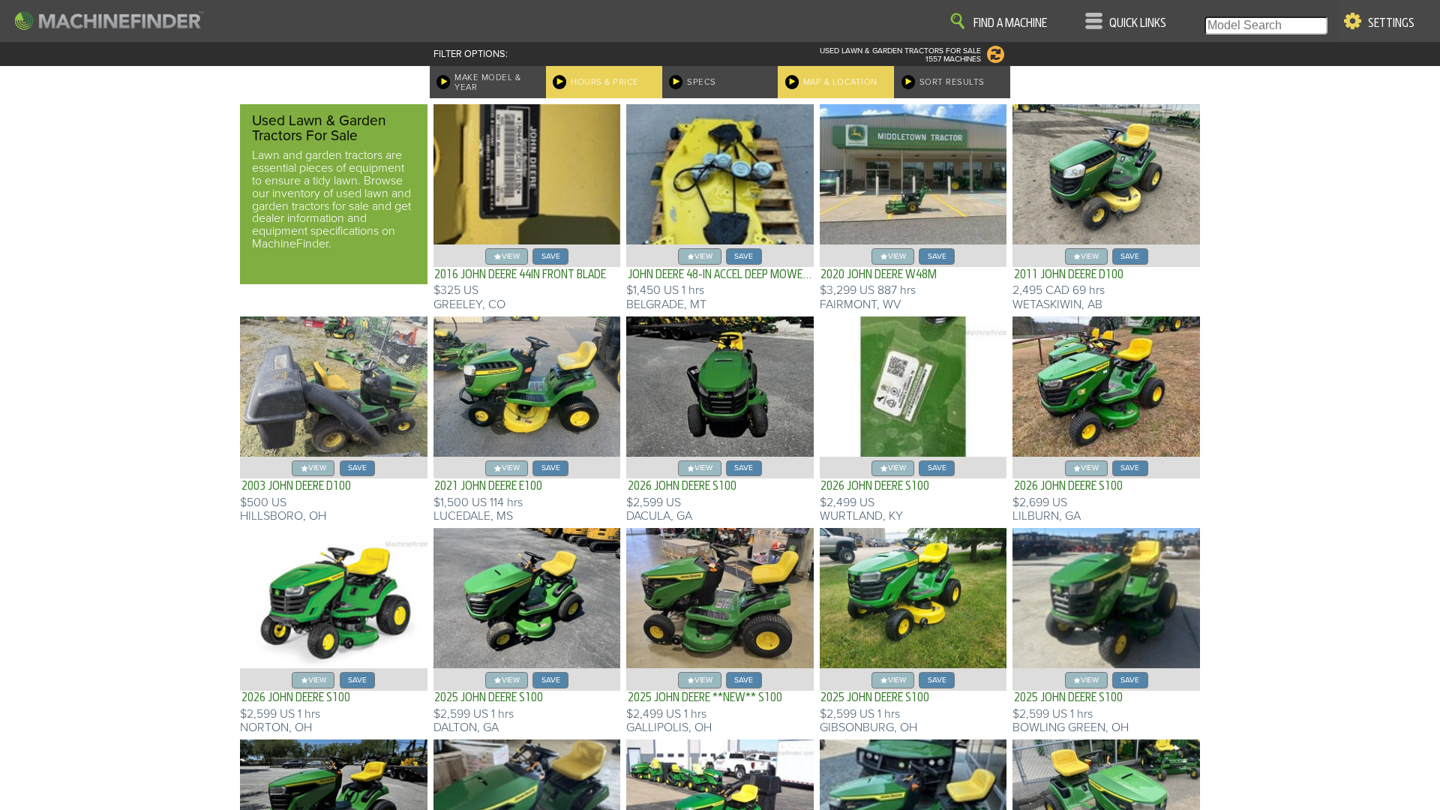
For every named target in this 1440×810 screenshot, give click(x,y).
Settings (1391, 23)
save (551, 256)
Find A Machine (1010, 23)
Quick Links (1137, 23)
